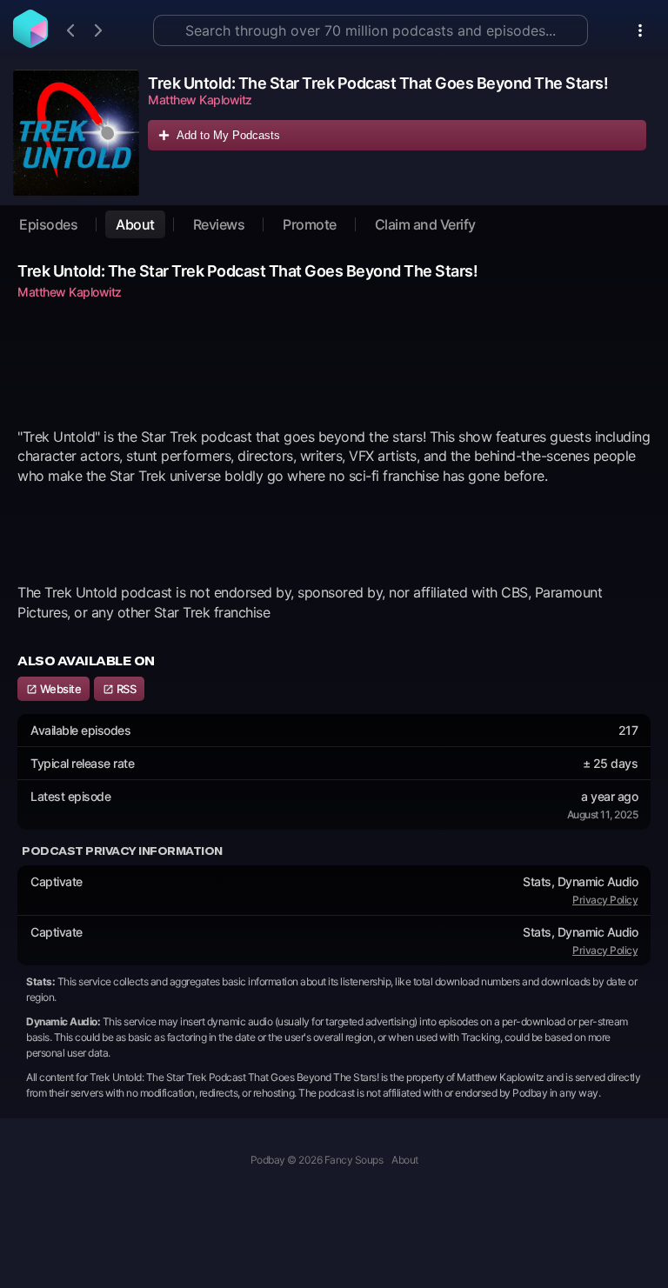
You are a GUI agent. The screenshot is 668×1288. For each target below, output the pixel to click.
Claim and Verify (425, 224)
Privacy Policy (605, 899)
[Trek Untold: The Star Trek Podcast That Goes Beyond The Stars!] (76, 133)
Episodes (48, 224)
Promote (310, 224)
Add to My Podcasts (228, 135)
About (135, 224)
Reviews (219, 224)
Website (59, 689)
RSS (125, 689)
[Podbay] (30, 42)
